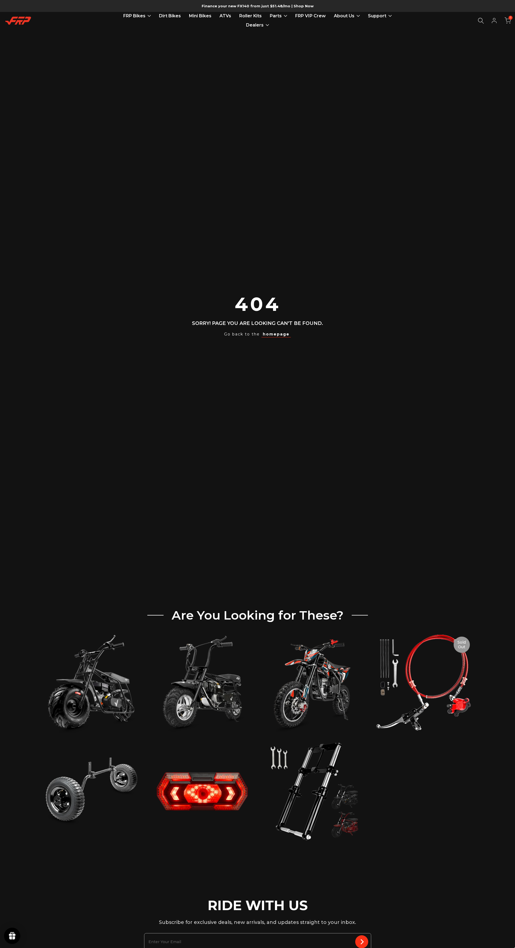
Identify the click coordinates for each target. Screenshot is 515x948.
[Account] (494, 21)
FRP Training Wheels (91, 828)
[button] (507, 20)
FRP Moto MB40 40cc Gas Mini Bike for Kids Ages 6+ (202, 708)
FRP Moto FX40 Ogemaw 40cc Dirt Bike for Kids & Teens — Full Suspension (313, 708)
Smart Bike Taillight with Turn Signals (202, 828)
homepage (276, 334)
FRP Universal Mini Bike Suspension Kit (313, 819)
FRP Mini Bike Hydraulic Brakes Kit (423, 719)
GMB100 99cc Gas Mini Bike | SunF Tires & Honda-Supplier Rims (91, 708)
